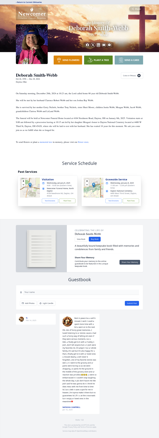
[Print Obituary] (109, 45)
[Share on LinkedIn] (98, 45)
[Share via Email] (104, 45)
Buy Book (95, 239)
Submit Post (132, 303)
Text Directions (50, 201)
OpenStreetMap (82, 431)
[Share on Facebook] (87, 45)
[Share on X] (93, 45)
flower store (83, 141)
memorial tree (46, 141)
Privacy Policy (72, 427)
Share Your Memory (130, 262)
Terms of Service (86, 427)
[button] (30, 185)
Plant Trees (67, 201)
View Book (81, 239)
